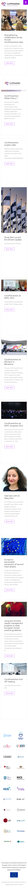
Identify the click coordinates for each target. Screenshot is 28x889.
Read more (9, 63)
